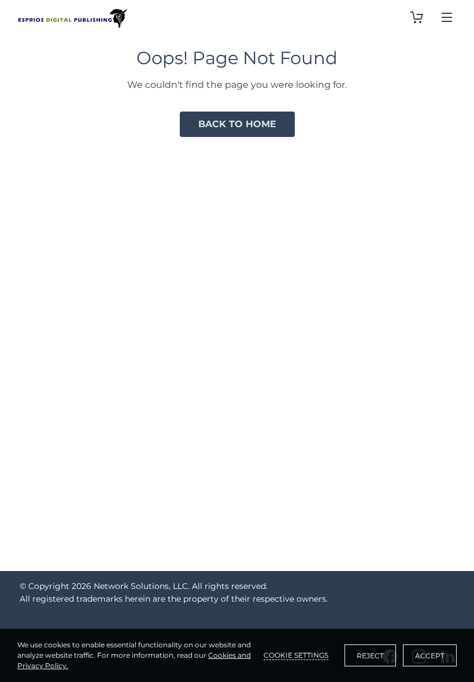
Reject (370, 655)
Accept (430, 655)
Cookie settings (296, 655)
